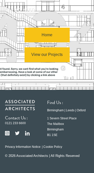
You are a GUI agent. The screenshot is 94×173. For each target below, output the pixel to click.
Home (47, 35)
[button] (81, 13)
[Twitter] (17, 133)
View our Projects (47, 54)
